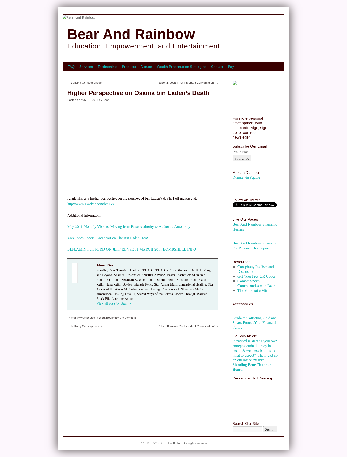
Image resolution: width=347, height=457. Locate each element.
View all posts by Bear (114, 303)
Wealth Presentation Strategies (181, 67)
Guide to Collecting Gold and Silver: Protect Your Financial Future (255, 322)
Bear (106, 100)
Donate (146, 67)
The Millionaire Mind (253, 290)
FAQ (71, 67)
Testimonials (107, 67)
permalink (131, 317)
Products (129, 67)
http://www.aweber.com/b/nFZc (91, 203)
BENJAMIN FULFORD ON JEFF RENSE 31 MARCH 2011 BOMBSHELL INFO (131, 249)
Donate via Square (246, 177)
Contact (217, 67)
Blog (102, 317)
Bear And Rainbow (131, 34)
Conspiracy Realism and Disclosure (255, 269)
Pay (231, 67)
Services (86, 67)
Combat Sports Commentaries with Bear (256, 283)
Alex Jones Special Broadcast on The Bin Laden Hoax (108, 237)
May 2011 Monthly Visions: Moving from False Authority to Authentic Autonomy (128, 226)
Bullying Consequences (84, 82)
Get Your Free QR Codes (256, 276)
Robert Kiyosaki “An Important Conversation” (188, 82)
